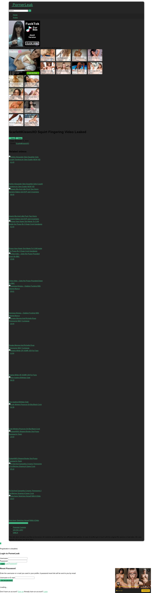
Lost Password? (11, 564)
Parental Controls (19, 527)
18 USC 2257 (18, 530)
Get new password (6, 580)
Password (3, 561)
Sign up (21, 591)
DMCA (15, 533)
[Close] (0, 546)
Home (15, 15)
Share (20, 138)
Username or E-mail (7, 578)
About (13, 138)
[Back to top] (0, 543)
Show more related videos (18, 523)
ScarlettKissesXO (22, 143)
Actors (15, 17)
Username (4, 558)
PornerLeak (22, 4)
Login (2, 564)
